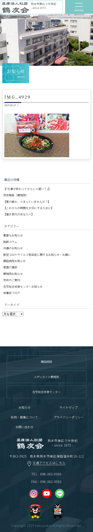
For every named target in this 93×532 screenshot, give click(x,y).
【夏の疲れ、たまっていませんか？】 (27, 202)
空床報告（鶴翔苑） (16, 195)
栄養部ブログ (11, 293)
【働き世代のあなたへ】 (18, 214)
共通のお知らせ (13, 248)
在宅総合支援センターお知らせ (23, 286)
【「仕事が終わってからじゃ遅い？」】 (27, 189)
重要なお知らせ (13, 235)
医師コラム (10, 242)
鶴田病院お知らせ (14, 261)
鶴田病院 (46, 362)
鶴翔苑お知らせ (13, 274)
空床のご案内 (11, 280)
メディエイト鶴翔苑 (46, 377)
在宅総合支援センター (46, 392)
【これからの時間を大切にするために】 (28, 208)
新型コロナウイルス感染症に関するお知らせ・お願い (37, 255)
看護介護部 (10, 267)
